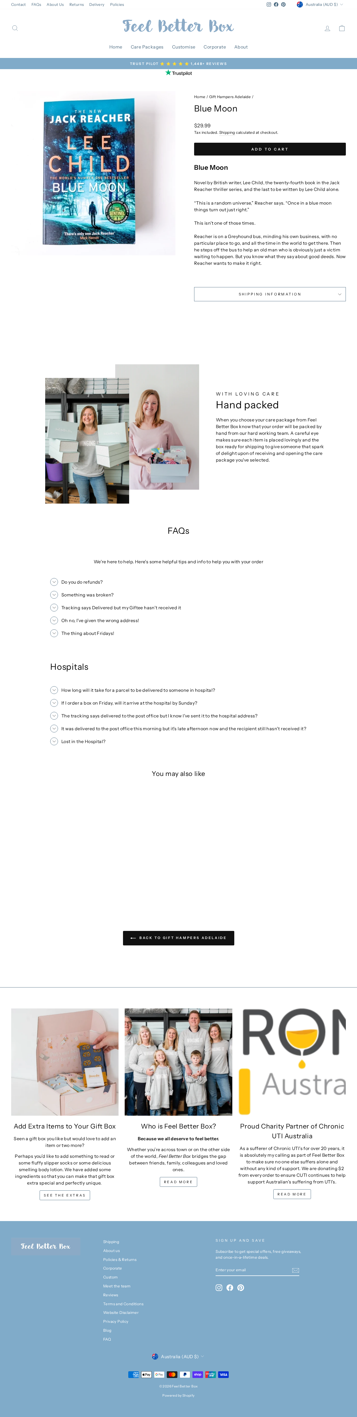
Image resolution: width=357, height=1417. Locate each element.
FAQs (36, 4)
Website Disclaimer (121, 1312)
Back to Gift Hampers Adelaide (182, 938)
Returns (76, 4)
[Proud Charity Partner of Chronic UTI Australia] (292, 1062)
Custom (110, 1277)
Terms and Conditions (123, 1304)
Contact (18, 4)
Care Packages (147, 47)
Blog (107, 1330)
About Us (55, 4)
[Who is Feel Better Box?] (178, 1062)
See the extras (65, 1195)
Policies (117, 4)
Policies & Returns (119, 1259)
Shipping (227, 132)
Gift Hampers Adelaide (230, 96)
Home (115, 47)
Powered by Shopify (178, 1395)
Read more (178, 1182)
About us (111, 1250)
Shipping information (270, 294)
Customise (184, 47)
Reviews (110, 1295)
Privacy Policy (116, 1321)
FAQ (107, 1339)
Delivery (96, 4)
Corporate (215, 47)
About (241, 47)
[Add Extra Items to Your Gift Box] (65, 1062)
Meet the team (117, 1286)
